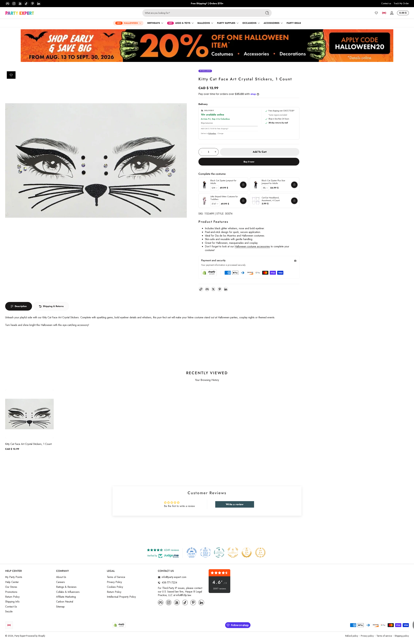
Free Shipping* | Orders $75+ (207, 3)
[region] (207, 3)
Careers (60, 582)
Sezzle (9, 611)
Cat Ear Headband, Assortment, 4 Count (271, 199)
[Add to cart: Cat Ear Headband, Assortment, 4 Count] (294, 201)
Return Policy (12, 597)
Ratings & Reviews (66, 587)
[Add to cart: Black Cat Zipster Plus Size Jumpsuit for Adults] (294, 185)
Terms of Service (116, 577)
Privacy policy (367, 635)
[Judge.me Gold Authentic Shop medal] (233, 552)
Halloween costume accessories (252, 246)
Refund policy (351, 635)
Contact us (386, 3)
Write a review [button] (234, 504)
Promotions (11, 592)
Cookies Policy (115, 587)
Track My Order (401, 3)
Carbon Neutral (64, 601)
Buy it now (249, 161)
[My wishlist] (376, 13)
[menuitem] (29, 577)
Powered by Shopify (35, 635)
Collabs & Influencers (68, 592)
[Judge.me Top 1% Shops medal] (246, 552)
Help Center (12, 582)
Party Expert (20, 635)
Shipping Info (12, 601)
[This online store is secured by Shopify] (209, 272)
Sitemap (60, 606)
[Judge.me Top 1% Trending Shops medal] (260, 552)
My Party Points (13, 577)
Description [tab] (21, 306)
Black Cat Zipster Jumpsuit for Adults (223, 182)
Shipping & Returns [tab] (53, 306)
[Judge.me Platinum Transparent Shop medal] (219, 552)
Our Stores (11, 587)
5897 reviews (219, 588)
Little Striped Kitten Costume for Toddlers (224, 198)
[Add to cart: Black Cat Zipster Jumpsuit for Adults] (243, 185)
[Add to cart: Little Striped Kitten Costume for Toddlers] (243, 201)
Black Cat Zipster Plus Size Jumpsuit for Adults (273, 182)
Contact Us (11, 606)
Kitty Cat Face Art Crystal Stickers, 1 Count (28, 444)
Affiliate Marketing (66, 597)
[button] (384, 13)
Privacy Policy (114, 582)
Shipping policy (402, 635)
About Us (61, 577)
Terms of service (384, 635)
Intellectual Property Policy (121, 597)
